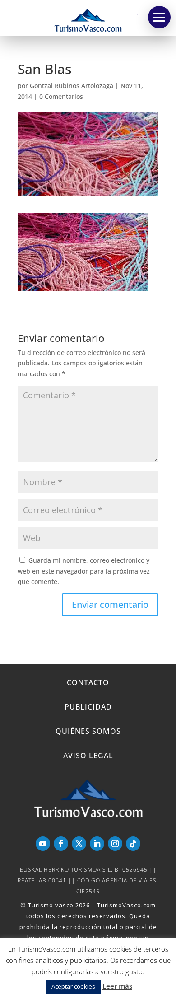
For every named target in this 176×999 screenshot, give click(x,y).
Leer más (117, 985)
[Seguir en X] (79, 843)
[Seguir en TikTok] (133, 843)
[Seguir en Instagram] (115, 843)
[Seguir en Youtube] (43, 843)
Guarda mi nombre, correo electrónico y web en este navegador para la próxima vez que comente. (84, 571)
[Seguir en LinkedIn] (97, 843)
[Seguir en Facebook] (61, 843)
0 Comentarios (61, 96)
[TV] (159, 17)
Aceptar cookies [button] (73, 986)
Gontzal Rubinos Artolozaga (71, 85)
